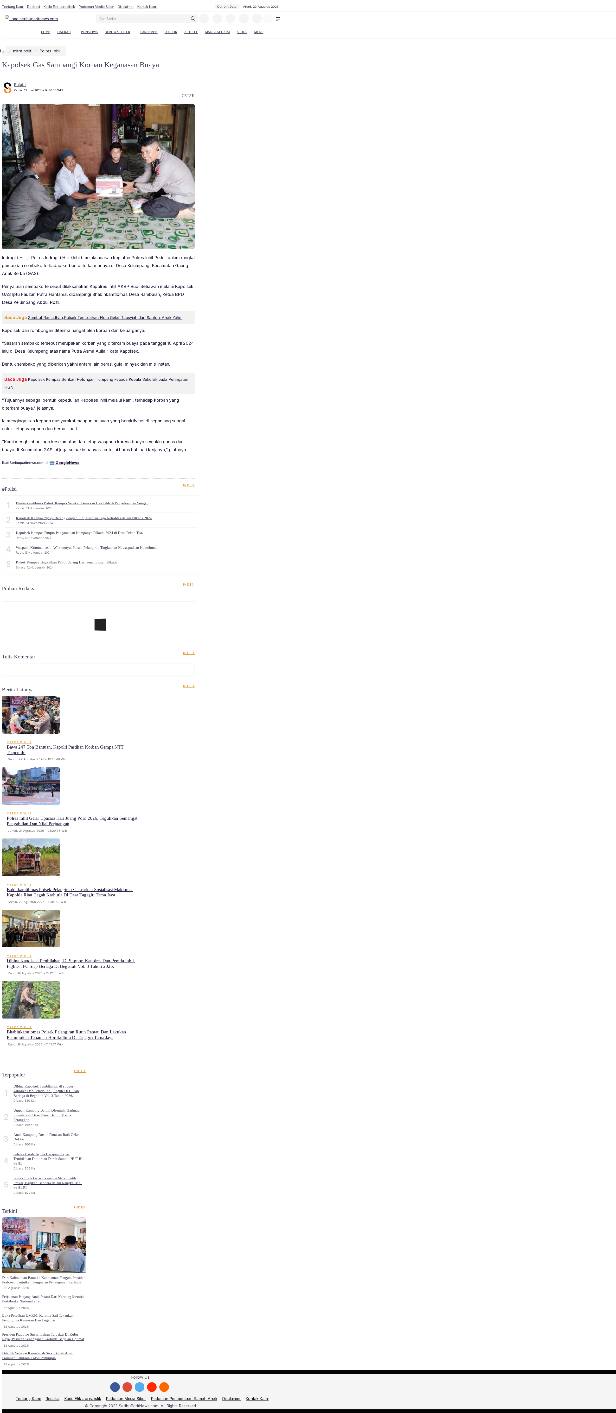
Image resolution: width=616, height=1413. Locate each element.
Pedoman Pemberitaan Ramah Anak (184, 1398)
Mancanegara (217, 32)
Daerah (64, 32)
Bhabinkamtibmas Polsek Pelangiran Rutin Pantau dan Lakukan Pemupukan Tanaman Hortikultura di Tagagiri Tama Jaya (66, 1034)
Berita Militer (117, 32)
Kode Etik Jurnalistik (59, 7)
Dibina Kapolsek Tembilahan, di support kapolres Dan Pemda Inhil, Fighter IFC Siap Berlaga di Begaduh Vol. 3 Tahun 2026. (71, 963)
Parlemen (149, 32)
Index (189, 485)
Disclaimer (126, 7)
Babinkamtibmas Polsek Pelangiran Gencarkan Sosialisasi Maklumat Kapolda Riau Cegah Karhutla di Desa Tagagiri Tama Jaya (70, 892)
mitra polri (22, 51)
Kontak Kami (147, 7)
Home (45, 32)
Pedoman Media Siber (96, 7)
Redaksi (33, 7)
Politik (171, 32)
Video (242, 32)
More (258, 32)
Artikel (191, 32)
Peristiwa (89, 32)
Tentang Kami (13, 7)
